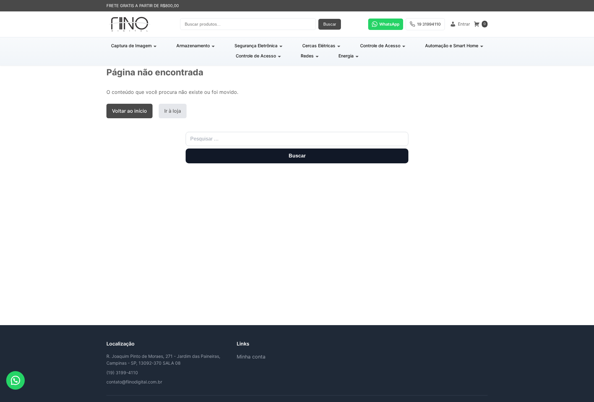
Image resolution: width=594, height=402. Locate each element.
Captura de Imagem (131, 45)
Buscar (329, 24)
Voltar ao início (129, 111)
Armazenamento (193, 45)
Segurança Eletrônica (256, 45)
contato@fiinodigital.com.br (134, 381)
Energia (346, 55)
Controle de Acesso (380, 45)
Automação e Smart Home (451, 45)
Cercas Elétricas (318, 45)
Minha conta (251, 357)
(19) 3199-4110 (122, 372)
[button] (15, 380)
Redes (307, 55)
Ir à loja (172, 111)
